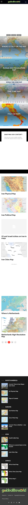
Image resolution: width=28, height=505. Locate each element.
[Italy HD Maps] (14, 115)
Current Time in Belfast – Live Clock (17, 426)
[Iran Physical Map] (14, 183)
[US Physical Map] (4, 393)
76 (5, 342)
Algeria (13, 35)
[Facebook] (8, 502)
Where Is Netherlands (10, 313)
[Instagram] (11, 502)
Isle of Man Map (13, 418)
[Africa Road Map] (4, 466)
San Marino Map (13, 411)
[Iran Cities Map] (14, 249)
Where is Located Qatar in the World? (17, 446)
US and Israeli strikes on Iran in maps (13, 237)
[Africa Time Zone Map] (4, 473)
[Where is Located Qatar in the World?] (4, 447)
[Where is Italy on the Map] (14, 47)
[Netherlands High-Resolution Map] (14, 324)
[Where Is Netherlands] (14, 303)
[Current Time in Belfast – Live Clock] (4, 427)
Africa (8, 35)
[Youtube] (19, 502)
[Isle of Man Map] (4, 419)
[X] (16, 502)
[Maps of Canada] (4, 400)
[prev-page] (2, 342)
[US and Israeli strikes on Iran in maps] (14, 226)
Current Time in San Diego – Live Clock (17, 385)
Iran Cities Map (7, 259)
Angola (18, 35)
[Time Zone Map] (14, 92)
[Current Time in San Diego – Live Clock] (4, 386)
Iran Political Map (8, 215)
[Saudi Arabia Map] (4, 440)
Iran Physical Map (8, 193)
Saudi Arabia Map (14, 438)
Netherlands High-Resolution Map (13, 335)
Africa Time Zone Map (15, 472)
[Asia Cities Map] (4, 454)
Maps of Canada (13, 398)
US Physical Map (13, 391)
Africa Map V (12, 479)
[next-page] (15, 342)
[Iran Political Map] (14, 205)
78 (12, 342)
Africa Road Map (13, 464)
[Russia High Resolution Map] (14, 70)
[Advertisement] (14, 19)
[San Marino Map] (4, 412)
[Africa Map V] (4, 480)
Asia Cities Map (13, 452)
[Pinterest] (14, 502)
